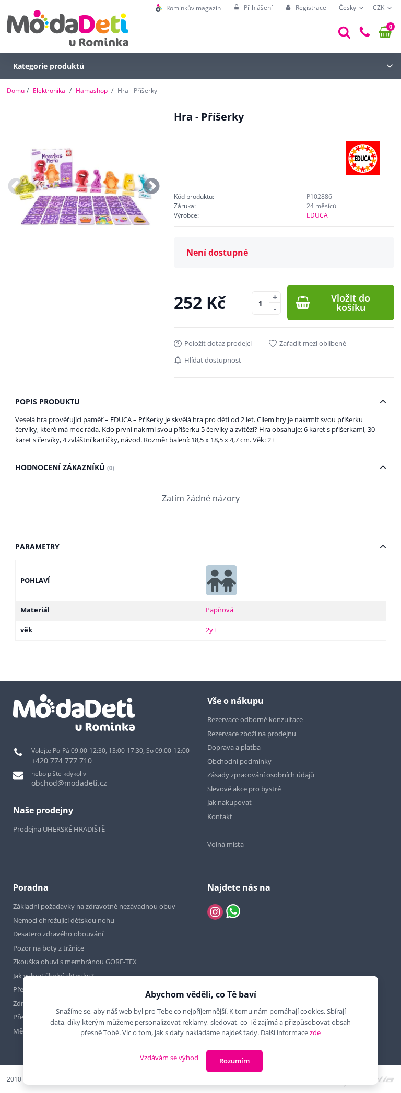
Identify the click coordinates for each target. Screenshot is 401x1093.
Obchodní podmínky (239, 761)
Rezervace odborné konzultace (255, 719)
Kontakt (219, 816)
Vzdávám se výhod (169, 1057)
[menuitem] (188, 8)
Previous (16, 186)
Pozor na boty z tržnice (48, 948)
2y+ (211, 629)
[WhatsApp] (233, 912)
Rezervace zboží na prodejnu (251, 733)
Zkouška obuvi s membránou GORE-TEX (75, 961)
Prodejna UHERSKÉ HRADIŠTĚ (59, 829)
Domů (16, 90)
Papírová (219, 610)
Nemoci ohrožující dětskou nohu (63, 920)
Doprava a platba (234, 747)
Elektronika (49, 90)
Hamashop (92, 90)
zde (315, 1032)
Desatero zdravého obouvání (58, 934)
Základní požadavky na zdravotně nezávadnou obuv (94, 906)
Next (152, 186)
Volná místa (225, 844)
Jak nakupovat (229, 802)
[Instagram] (215, 912)
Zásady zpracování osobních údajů (260, 774)
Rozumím (234, 1060)
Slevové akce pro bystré (244, 789)
